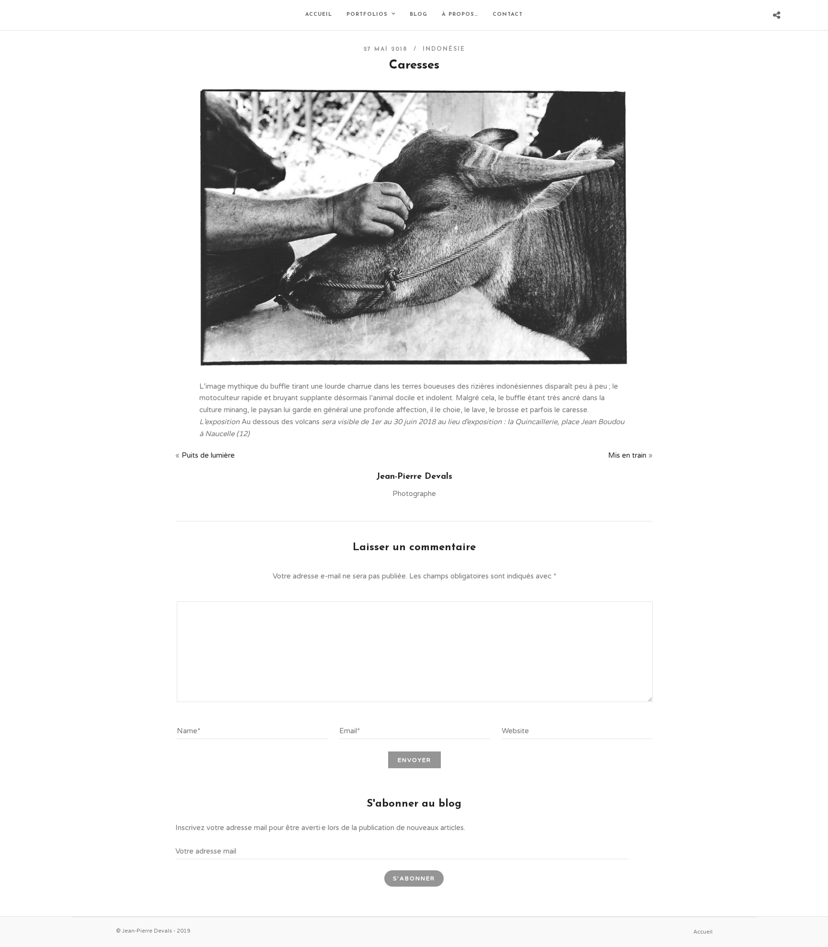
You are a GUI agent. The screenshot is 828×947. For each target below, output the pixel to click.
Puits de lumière (208, 455)
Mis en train (627, 455)
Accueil (318, 14)
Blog (418, 14)
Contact (508, 14)
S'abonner (414, 878)
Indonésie (444, 49)
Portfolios (367, 14)
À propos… (460, 14)
